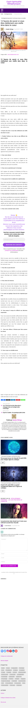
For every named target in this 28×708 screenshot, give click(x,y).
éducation (19, 685)
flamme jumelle (22, 672)
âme (24, 683)
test (3, 683)
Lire (3, 462)
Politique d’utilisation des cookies (8, 697)
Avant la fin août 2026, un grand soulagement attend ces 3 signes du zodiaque (11, 486)
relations (11, 678)
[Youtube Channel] (16, 651)
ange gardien (14, 668)
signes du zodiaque (6, 680)
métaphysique (21, 674)
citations (16, 670)
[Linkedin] (13, 399)
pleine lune (19, 676)
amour (8, 668)
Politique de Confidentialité (7, 656)
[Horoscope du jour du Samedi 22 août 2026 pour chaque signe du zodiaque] (14, 447)
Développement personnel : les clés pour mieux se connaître (11, 500)
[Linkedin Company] (13, 651)
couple (3, 672)
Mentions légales (4, 660)
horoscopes (13, 674)
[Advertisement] (14, 79)
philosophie (12, 676)
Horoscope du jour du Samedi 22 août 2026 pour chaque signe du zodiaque (13, 458)
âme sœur (13, 685)
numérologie (4, 676)
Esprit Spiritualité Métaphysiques (14, 3)
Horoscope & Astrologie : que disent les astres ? (11, 456)
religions (17, 678)
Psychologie (4, 678)
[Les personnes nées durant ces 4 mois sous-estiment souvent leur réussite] (14, 511)
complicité (22, 670)
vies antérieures (9, 683)
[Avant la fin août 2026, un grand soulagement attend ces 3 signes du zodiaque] (14, 473)
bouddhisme (9, 670)
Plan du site (3, 702)
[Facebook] (3, 399)
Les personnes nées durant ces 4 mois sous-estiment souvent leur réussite (14, 521)
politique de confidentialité (11, 250)
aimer (3, 668)
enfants (15, 672)
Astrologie (22, 668)
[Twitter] (5, 651)
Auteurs (2, 693)
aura (3, 670)
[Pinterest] (18, 399)
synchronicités (22, 680)
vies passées (18, 683)
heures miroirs (5, 674)
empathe (9, 672)
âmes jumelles (5, 685)
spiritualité (15, 680)
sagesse (23, 678)
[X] (8, 399)
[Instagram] (7, 651)
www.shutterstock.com (13, 54)
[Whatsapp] (23, 399)
